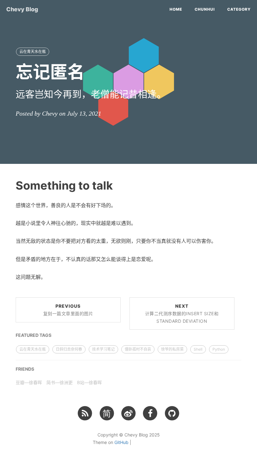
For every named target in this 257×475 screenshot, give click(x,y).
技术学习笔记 (103, 349)
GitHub (121, 442)
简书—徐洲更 (59, 382)
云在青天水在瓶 (32, 51)
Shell (198, 349)
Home (176, 9)
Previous (68, 309)
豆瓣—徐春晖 (29, 382)
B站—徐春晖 (89, 382)
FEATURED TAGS (33, 335)
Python (218, 349)
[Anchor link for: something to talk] (8, 185)
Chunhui (205, 9)
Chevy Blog (22, 9)
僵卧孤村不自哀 (138, 349)
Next (182, 313)
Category (239, 9)
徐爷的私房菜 (172, 349)
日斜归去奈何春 (69, 349)
